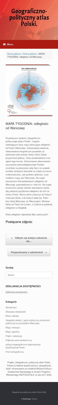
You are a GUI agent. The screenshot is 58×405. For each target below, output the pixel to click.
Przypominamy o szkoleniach (29, 252)
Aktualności (11, 307)
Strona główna (14, 53)
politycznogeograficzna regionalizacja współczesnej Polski (23, 346)
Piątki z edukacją (14, 335)
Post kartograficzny (15, 351)
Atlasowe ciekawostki (16, 311)
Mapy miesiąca (13, 327)
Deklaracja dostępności (16, 291)
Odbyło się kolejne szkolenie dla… (29, 239)
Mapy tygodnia (12, 331)
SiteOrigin (27, 398)
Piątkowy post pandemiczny (19, 340)
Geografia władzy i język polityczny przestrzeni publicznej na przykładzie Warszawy (28, 322)
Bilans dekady (12, 315)
